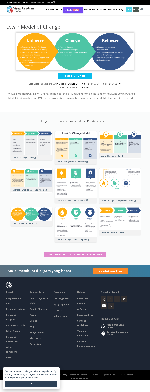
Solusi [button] (102, 9)
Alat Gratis (35, 338)
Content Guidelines (127, 375)
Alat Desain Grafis (15, 325)
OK (31, 383)
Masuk (136, 9)
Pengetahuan (37, 332)
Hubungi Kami (60, 316)
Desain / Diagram (39, 309)
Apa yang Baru (61, 304)
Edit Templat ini (75, 76)
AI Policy (81, 309)
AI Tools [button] (71, 9)
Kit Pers (57, 310)
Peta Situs (35, 344)
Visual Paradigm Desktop (42, 2)
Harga (122, 9)
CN (83, 87)
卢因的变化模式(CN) (90, 83)
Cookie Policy (31, 377)
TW (87, 87)
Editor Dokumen (14, 331)
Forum (33, 315)
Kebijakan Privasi (86, 315)
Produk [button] (49, 9)
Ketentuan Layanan (78, 375)
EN (80, 87)
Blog (32, 326)
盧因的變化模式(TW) (111, 83)
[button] (58, 9)
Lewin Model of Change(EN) (65, 83)
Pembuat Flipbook (15, 309)
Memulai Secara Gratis (110, 271)
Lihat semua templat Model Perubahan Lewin (75, 254)
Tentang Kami (61, 298)
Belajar (33, 320)
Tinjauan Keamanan (79, 378)
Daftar (129, 9)
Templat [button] (111, 9)
